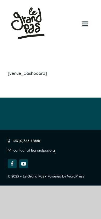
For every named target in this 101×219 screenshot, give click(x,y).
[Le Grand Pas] (29, 7)
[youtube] (23, 163)
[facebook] (12, 163)
